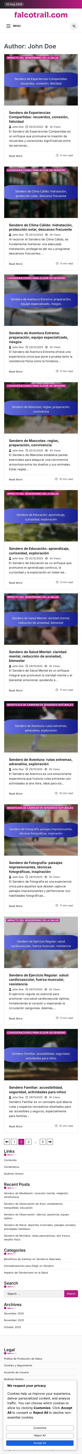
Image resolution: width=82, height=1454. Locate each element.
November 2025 (14, 1320)
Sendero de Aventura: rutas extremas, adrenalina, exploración (41, 761)
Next (50, 1142)
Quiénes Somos (13, 1173)
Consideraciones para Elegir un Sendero (36, 170)
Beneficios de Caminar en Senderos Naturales (40, 704)
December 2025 (14, 1313)
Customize (39, 1427)
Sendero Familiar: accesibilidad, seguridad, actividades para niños (37, 1089)
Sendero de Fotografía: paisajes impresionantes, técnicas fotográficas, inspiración (35, 867)
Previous (7, 1142)
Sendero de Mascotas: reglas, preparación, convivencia (34, 443)
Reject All (40, 1435)
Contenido (10, 1160)
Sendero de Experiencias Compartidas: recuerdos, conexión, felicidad (39, 117)
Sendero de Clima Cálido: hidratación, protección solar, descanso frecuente (41, 227)
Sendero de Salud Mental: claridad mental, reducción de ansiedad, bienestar (37, 656)
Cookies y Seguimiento (18, 1365)
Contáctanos (11, 1166)
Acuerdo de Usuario (16, 1372)
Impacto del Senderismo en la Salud (33, 57)
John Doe (17, 126)
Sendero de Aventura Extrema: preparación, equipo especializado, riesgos (38, 337)
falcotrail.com (41, 15)
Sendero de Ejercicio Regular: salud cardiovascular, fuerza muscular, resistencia (38, 979)
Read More (15, 156)
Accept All (40, 1443)
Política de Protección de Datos (23, 1358)
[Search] (74, 26)
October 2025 (12, 1327)
